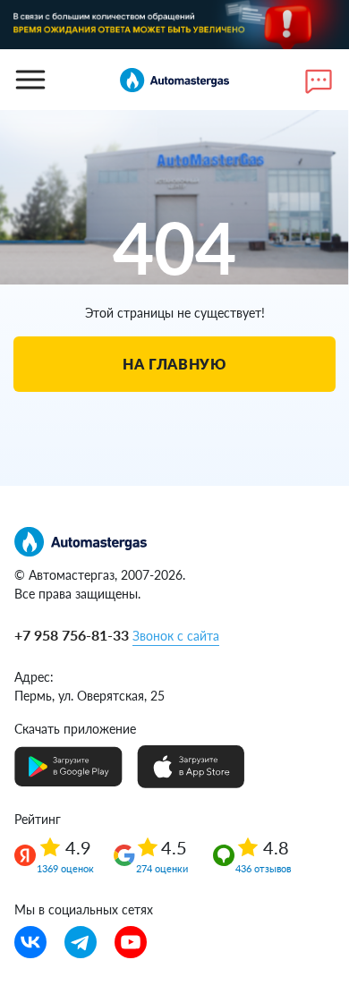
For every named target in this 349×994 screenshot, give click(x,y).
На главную (174, 363)
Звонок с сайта (175, 635)
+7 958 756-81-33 (71, 634)
